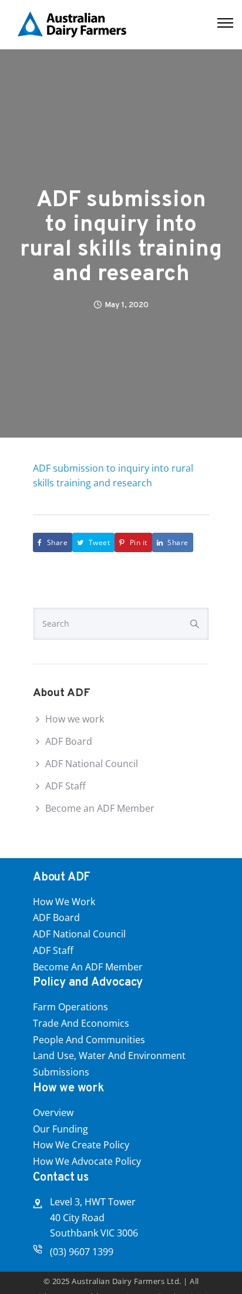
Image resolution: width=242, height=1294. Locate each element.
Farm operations (70, 1006)
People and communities (89, 1039)
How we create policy (81, 1144)
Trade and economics (81, 1023)
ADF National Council (91, 763)
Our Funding (60, 1128)
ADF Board (68, 741)
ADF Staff (65, 785)
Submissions (61, 1072)
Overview (53, 1112)
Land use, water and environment (109, 1055)
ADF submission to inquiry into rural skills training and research (121, 238)
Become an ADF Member (99, 808)
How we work (74, 718)
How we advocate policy (87, 1161)
